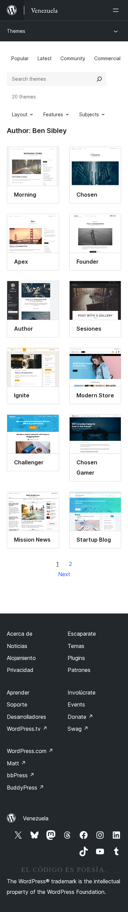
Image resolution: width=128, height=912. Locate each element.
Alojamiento (21, 658)
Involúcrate (82, 692)
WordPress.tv (27, 728)
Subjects (89, 114)
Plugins (76, 658)
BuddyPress (25, 787)
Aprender (18, 692)
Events (76, 704)
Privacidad (20, 669)
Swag (78, 728)
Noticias (17, 646)
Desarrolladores (26, 716)
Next (64, 574)
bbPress (20, 775)
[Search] (99, 79)
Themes (16, 31)
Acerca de (19, 633)
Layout (19, 114)
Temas (76, 646)
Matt (16, 763)
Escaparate (82, 633)
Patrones (79, 669)
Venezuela (35, 818)
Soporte (17, 704)
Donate (80, 716)
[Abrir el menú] (117, 10)
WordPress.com (30, 751)
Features (53, 114)
